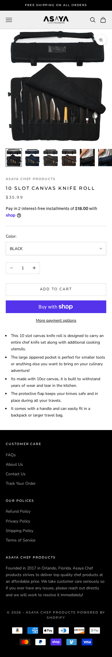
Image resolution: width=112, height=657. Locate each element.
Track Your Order (21, 483)
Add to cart (56, 289)
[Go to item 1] (14, 157)
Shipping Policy (19, 530)
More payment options (56, 320)
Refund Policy (18, 511)
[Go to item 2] (32, 157)
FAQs (11, 455)
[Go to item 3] (51, 157)
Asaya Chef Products (31, 179)
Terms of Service (20, 540)
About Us (14, 464)
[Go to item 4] (69, 157)
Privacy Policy (18, 521)
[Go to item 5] (87, 157)
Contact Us (16, 474)
